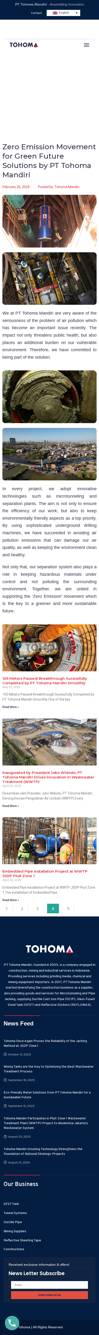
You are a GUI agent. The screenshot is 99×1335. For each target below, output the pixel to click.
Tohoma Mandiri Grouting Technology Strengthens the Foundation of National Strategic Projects (43, 1151)
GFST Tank (11, 1204)
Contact (36, 13)
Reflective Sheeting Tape (22, 1240)
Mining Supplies (15, 1231)
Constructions (14, 1249)
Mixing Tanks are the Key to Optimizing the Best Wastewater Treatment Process (49, 1069)
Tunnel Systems (15, 1213)
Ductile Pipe (13, 1222)
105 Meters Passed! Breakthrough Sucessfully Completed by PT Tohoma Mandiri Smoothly (44, 680)
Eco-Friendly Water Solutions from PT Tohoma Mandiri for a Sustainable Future (47, 1095)
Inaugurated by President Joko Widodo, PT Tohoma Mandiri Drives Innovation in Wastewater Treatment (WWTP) (48, 777)
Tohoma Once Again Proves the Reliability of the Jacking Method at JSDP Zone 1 (45, 1043)
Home (10, 83)
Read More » (10, 707)
